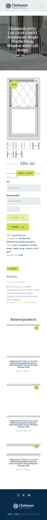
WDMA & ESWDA (27, 242)
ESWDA (16, 514)
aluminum (24, 245)
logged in (19, 302)
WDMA (10, 514)
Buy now (15, 218)
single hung (18, 248)
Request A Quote (25, 173)
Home (18, 55)
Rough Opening (13, 195)
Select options (23, 341)
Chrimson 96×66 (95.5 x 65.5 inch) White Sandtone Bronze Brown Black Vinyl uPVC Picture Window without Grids (23, 424)
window (29, 248)
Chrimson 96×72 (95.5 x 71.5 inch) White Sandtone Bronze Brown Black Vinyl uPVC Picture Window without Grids (23, 364)
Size (8, 181)
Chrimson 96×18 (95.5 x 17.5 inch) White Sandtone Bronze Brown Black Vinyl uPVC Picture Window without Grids (23, 463)
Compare (15, 227)
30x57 (15, 245)
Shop (23, 55)
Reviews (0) (12, 269)
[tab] (13, 269)
